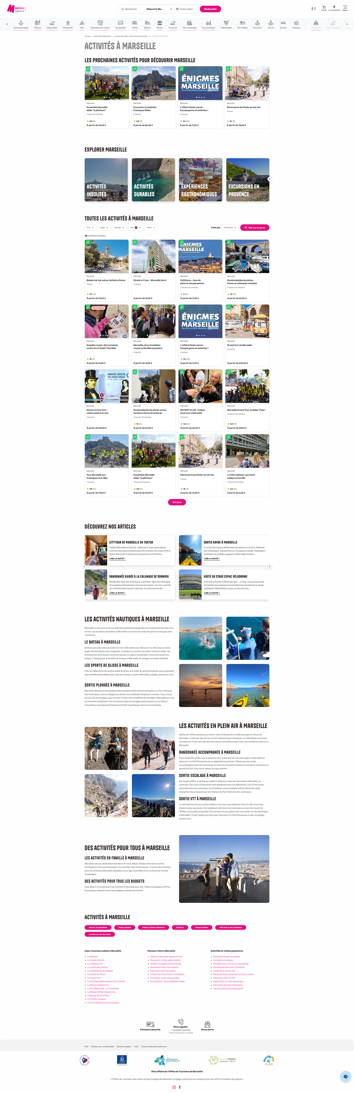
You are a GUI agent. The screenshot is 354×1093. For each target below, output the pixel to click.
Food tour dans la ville (224, 977)
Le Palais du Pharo (96, 974)
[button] (314, 8)
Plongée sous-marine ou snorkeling (230, 963)
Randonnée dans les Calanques (229, 967)
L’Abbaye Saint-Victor (98, 995)
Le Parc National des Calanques (103, 1002)
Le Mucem (92, 956)
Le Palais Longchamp (98, 984)
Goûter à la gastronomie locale (165, 963)
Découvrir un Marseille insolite (165, 960)
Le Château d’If (95, 963)
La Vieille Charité (95, 960)
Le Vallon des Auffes (97, 967)
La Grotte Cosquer (96, 999)
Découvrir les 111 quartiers (163, 970)
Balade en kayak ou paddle (226, 956)
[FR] (314, 8)
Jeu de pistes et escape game (228, 988)
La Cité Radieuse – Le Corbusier (103, 988)
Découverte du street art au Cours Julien (233, 974)
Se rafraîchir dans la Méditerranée (167, 981)
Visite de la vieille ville (224, 970)
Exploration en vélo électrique (228, 981)
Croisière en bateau (223, 960)
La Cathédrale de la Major (100, 970)
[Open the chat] (345, 1076)
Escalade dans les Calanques (228, 984)
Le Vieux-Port (94, 977)
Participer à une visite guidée (164, 977)
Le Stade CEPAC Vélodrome (101, 992)
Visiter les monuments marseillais (167, 974)
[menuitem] (16, 9)
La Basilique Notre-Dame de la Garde (106, 981)
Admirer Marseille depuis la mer (166, 956)
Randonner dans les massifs (164, 967)
